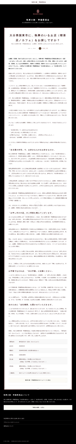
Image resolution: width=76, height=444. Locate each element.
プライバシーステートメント (11, 422)
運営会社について (8, 426)
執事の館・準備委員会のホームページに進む (38, 380)
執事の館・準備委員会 (39, 2)
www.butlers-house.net (20, 441)
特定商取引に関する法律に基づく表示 (14, 418)
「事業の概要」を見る (38, 407)
